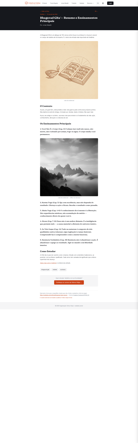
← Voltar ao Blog (44, 11)
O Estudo (44, 3)
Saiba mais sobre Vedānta (48, 263)
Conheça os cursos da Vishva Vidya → (69, 282)
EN (98, 3)
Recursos (89, 3)
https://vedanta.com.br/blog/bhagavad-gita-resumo (53, 295)
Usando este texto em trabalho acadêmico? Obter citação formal (56, 297)
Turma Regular (54, 3)
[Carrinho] (103, 3)
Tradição (74, 3)
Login (110, 3)
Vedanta (82, 3)
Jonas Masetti (64, 3)
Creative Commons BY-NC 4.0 (81, 295)
